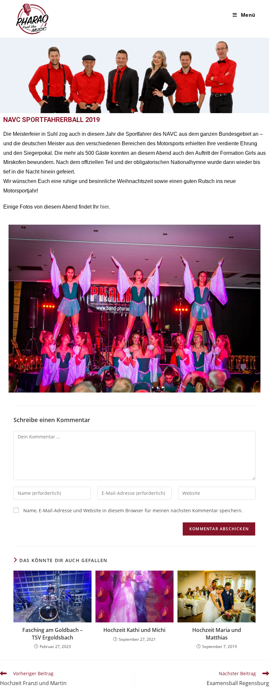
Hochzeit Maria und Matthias (216, 633)
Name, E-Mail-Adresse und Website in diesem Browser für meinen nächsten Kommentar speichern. (133, 510)
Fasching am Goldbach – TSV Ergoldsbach (52, 633)
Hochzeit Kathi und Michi (134, 630)
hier (104, 207)
